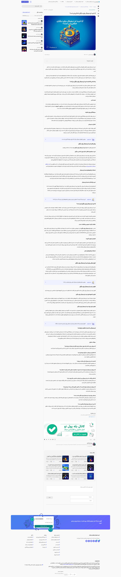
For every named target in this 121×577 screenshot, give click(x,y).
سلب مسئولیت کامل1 (92, 416)
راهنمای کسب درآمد (28, 544)
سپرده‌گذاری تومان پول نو (41, 537)
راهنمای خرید (29, 537)
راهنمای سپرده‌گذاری (28, 547)
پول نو (95, 6)
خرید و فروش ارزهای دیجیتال (68, 564)
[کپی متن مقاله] (54, 439)
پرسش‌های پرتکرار (42, 542)
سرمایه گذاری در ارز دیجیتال (84, 6)
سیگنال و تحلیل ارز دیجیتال (53, 2)
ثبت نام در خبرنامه (43, 526)
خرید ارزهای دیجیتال (90, 2)
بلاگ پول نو (43, 544)
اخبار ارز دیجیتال (69, 2)
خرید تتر (57, 542)
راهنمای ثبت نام (29, 542)
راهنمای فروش (29, 539)
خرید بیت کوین (56, 547)
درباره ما (44, 547)
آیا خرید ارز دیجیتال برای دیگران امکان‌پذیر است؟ (71, 6)
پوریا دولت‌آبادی (89, 443)
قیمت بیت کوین (56, 549)
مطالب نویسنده (89, 446)
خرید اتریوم (57, 552)
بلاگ (91, 6)
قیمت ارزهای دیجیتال (79, 2)
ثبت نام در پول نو (42, 539)
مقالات (62, 2)
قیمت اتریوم (56, 554)
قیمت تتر (57, 544)
